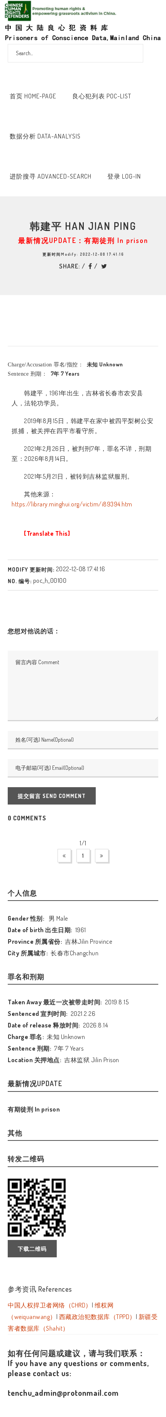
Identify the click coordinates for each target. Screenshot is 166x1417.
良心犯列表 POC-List (101, 96)
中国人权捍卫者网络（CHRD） (50, 1305)
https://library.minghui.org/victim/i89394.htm (72, 504)
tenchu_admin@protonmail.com (63, 1393)
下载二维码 (32, 1248)
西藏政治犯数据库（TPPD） (97, 1317)
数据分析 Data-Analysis (45, 136)
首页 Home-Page (33, 96)
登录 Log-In (124, 176)
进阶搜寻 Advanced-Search (50, 176)
